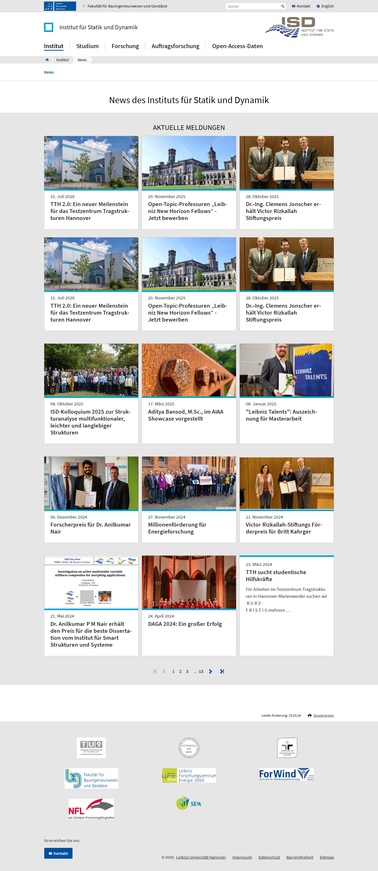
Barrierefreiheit (299, 857)
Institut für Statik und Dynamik (98, 27)
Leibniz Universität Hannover (201, 857)
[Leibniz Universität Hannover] (60, 6)
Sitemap (327, 857)
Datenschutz (269, 857)
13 (201, 671)
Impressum (242, 857)
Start (283, 6)
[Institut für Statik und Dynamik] (45, 59)
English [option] (327, 5)
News (49, 72)
